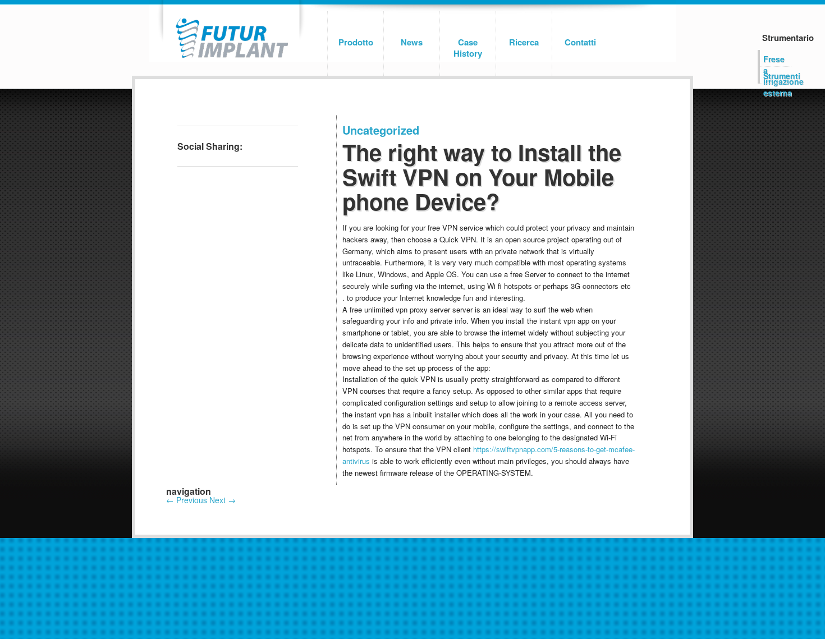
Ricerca (524, 42)
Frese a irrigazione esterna (777, 60)
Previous (186, 499)
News (412, 42)
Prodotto (355, 42)
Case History (467, 47)
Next (222, 499)
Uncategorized (380, 130)
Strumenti (777, 75)
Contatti (580, 42)
